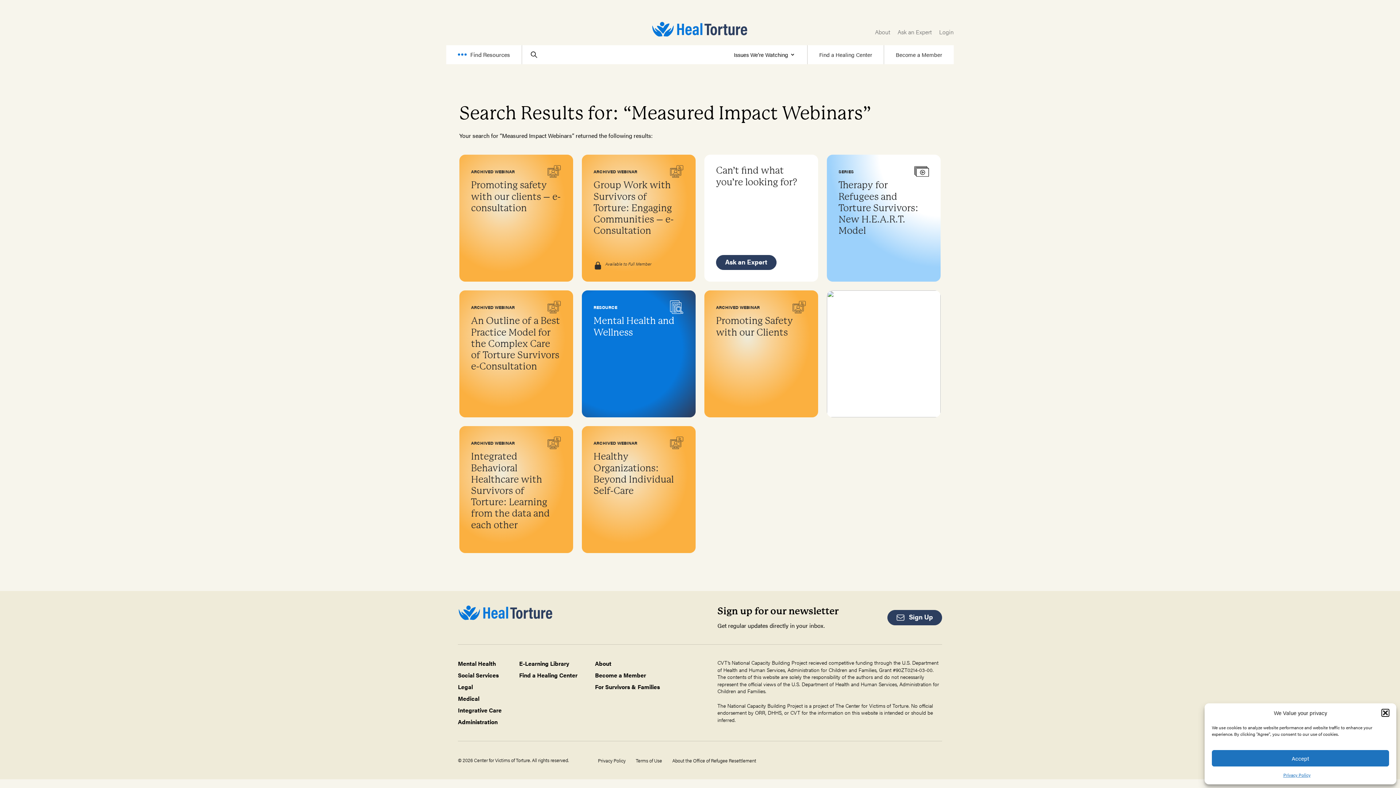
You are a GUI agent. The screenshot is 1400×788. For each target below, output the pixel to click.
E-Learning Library (544, 663)
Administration (478, 722)
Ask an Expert (915, 32)
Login (946, 32)
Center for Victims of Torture (877, 705)
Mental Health (477, 663)
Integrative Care (480, 710)
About (882, 32)
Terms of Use (649, 760)
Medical (468, 698)
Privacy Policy (1297, 775)
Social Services (478, 675)
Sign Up (921, 616)
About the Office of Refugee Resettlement (714, 760)
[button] (1385, 712)
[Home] (699, 29)
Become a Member (919, 54)
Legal (465, 687)
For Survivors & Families (627, 687)
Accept (1300, 758)
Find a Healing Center (845, 54)
